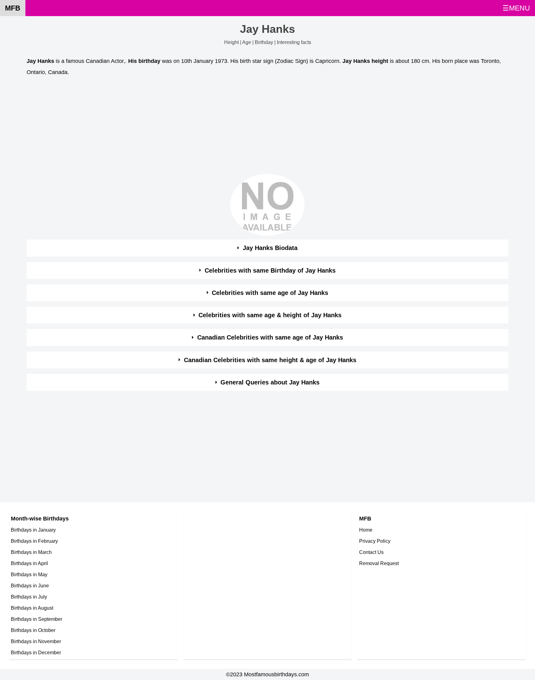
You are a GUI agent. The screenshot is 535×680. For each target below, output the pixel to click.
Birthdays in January (33, 530)
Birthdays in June (30, 585)
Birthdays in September (36, 619)
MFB (12, 8)
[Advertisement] (212, 126)
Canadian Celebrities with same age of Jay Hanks (270, 337)
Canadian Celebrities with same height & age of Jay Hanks (270, 360)
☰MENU (516, 8)
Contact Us (371, 552)
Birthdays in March (31, 552)
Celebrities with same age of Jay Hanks (270, 292)
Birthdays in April (29, 563)
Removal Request (379, 563)
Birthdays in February (34, 541)
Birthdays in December (36, 652)
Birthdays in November (36, 641)
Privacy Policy (374, 541)
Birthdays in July (29, 596)
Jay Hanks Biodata (270, 247)
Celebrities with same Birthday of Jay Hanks (270, 270)
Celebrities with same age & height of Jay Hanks (269, 315)
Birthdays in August (32, 608)
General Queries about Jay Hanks (270, 382)
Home (365, 530)
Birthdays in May (29, 574)
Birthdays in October (33, 630)
